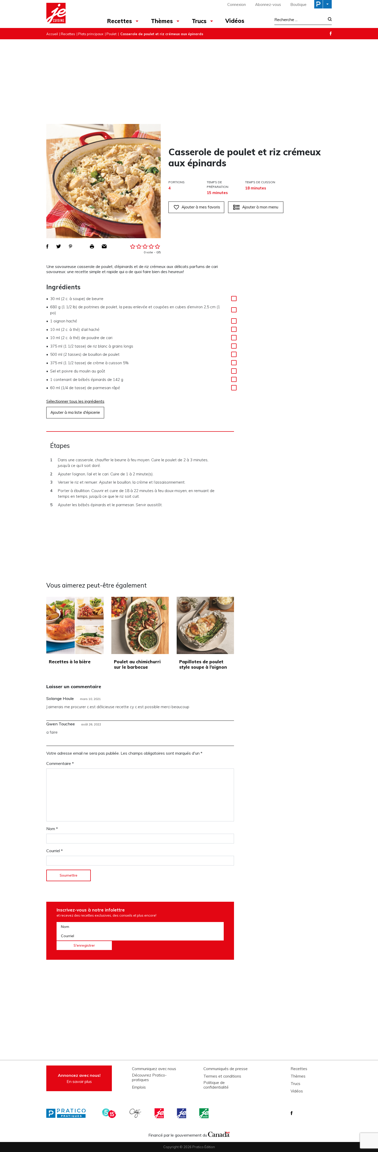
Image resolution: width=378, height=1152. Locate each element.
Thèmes (162, 21)
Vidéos (234, 20)
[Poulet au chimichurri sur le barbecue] (140, 625)
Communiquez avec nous (154, 1069)
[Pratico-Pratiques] (68, 1113)
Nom (52, 828)
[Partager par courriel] (104, 246)
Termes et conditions (222, 1076)
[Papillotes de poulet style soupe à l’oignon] (205, 625)
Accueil (52, 34)
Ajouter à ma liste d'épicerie (75, 412)
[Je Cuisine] (68, 13)
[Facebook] (331, 33)
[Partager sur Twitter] (58, 246)
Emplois (139, 1087)
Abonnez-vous (268, 4)
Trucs (199, 21)
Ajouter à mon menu (260, 207)
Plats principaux (90, 34)
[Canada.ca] (219, 1134)
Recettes (119, 21)
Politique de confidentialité (216, 1085)
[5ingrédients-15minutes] (110, 1113)
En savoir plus (79, 1078)
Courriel (54, 850)
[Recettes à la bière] (75, 625)
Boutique (298, 4)
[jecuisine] (160, 1113)
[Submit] (328, 19)
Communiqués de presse (225, 1069)
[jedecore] (182, 1113)
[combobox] (299, 19)
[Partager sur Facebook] (47, 246)
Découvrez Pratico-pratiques (149, 1077)
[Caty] (136, 1113)
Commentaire (60, 763)
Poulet (111, 34)
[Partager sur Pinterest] (70, 246)
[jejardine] (204, 1113)
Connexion (236, 4)
